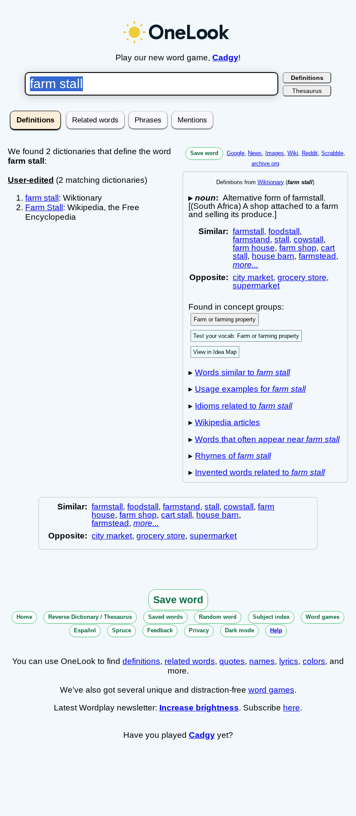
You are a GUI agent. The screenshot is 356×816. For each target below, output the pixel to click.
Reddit (310, 153)
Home (24, 617)
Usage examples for (250, 388)
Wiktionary (270, 182)
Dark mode (239, 630)
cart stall (176, 514)
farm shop (297, 247)
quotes (232, 661)
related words (190, 661)
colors (314, 661)
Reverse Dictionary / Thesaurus (90, 617)
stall (281, 239)
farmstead (317, 256)
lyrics (288, 661)
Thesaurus (307, 90)
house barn (273, 256)
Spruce (121, 630)
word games (271, 689)
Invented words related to (260, 472)
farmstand (251, 239)
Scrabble (332, 153)
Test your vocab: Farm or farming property (246, 336)
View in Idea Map (215, 352)
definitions (141, 661)
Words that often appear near (267, 439)
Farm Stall (44, 207)
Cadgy (225, 57)
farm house (254, 247)
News (255, 153)
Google (235, 153)
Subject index (271, 617)
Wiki (292, 153)
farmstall (248, 231)
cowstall (308, 239)
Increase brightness (199, 707)
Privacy (199, 630)
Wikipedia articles (227, 422)
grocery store (301, 277)
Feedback (160, 630)
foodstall (284, 231)
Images (274, 153)
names (262, 661)
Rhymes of (233, 455)
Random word (218, 617)
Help (276, 630)
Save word (204, 153)
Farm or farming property (225, 319)
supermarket (256, 285)
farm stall (42, 197)
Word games (323, 617)
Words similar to (242, 372)
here (291, 707)
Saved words (165, 617)
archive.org (265, 163)
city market (253, 277)
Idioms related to (243, 405)
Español (85, 630)
